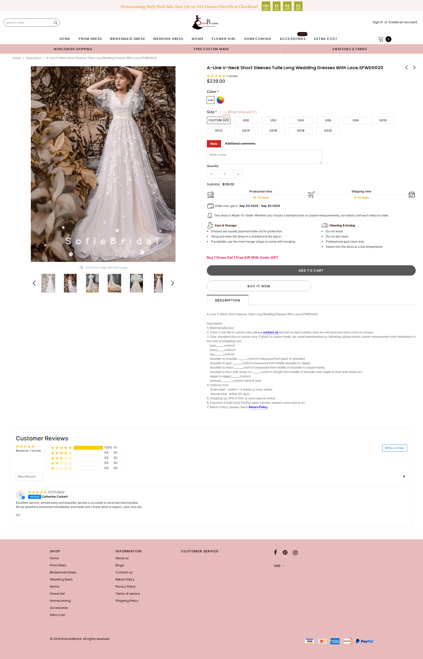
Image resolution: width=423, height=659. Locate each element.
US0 (246, 120)
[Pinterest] (285, 552)
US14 (246, 130)
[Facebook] (275, 552)
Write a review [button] (394, 448)
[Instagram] (295, 552)
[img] (37, 492)
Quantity (213, 166)
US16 (273, 130)
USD (277, 565)
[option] (73, 49)
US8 (355, 120)
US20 (328, 130)
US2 (273, 120)
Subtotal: (213, 184)
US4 (301, 120)
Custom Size (219, 120)
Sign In (378, 22)
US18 (301, 130)
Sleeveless (33, 58)
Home (17, 58)
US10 (383, 120)
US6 (328, 120)
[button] (216, 76)
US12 (218, 130)
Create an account (402, 22)
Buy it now (258, 286)
